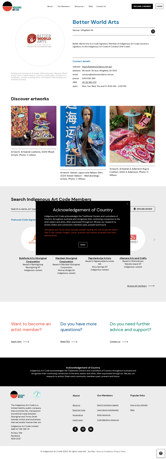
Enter (83, 245)
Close (127, 204)
